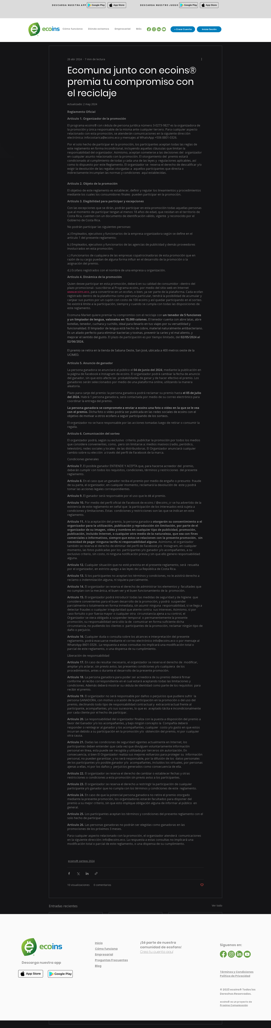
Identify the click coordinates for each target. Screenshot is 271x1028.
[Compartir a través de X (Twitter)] (78, 873)
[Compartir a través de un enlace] (96, 873)
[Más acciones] (201, 59)
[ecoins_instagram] (154, 29)
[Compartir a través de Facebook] (69, 873)
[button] (98, 28)
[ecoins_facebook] (149, 29)
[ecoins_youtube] (164, 29)
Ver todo (217, 905)
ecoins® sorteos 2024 (81, 861)
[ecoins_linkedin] (159, 29)
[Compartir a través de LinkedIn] (87, 873)
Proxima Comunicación (234, 1005)
